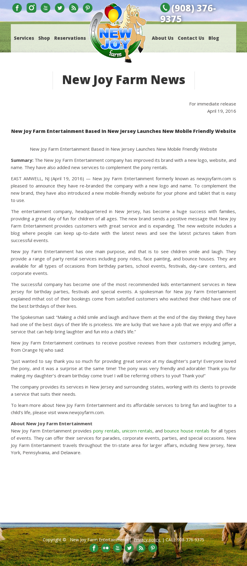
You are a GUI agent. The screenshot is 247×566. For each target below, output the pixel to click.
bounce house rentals (186, 431)
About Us (163, 38)
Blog (213, 38)
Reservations (70, 38)
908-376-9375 (190, 539)
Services (24, 38)
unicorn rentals (137, 431)
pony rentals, (106, 431)
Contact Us (191, 38)
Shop (44, 38)
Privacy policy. (147, 539)
